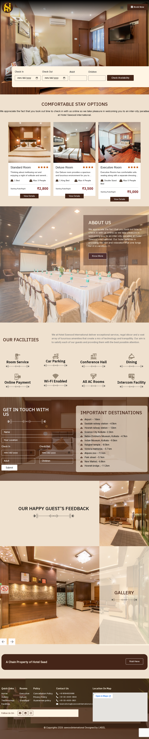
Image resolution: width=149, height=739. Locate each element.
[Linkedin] (25, 713)
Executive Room (111, 167)
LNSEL (101, 727)
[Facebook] (20, 713)
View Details (29, 196)
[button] (122, 7)
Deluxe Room (64, 167)
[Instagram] (31, 713)
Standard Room (20, 167)
